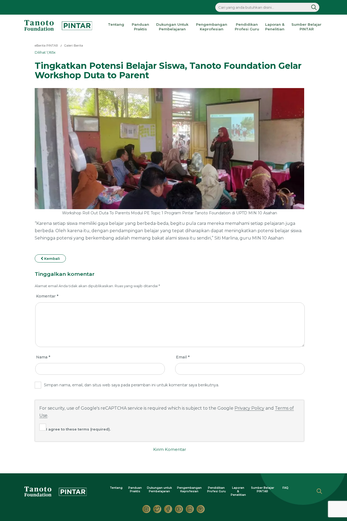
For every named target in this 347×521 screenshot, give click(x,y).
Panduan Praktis (140, 26)
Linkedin (190, 509)
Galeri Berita (73, 45)
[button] (314, 7)
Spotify (201, 509)
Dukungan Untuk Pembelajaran (172, 26)
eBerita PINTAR (46, 45)
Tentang (116, 24)
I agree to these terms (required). (78, 429)
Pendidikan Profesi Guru (247, 26)
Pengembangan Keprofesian (211, 26)
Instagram (146, 509)
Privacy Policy (249, 408)
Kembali (51, 258)
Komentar (47, 296)
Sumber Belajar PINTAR (306, 26)
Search (319, 491)
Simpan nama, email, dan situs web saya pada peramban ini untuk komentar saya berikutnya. (131, 385)
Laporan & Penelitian (274, 26)
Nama (43, 357)
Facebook (168, 509)
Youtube (179, 509)
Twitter (157, 509)
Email (182, 357)
